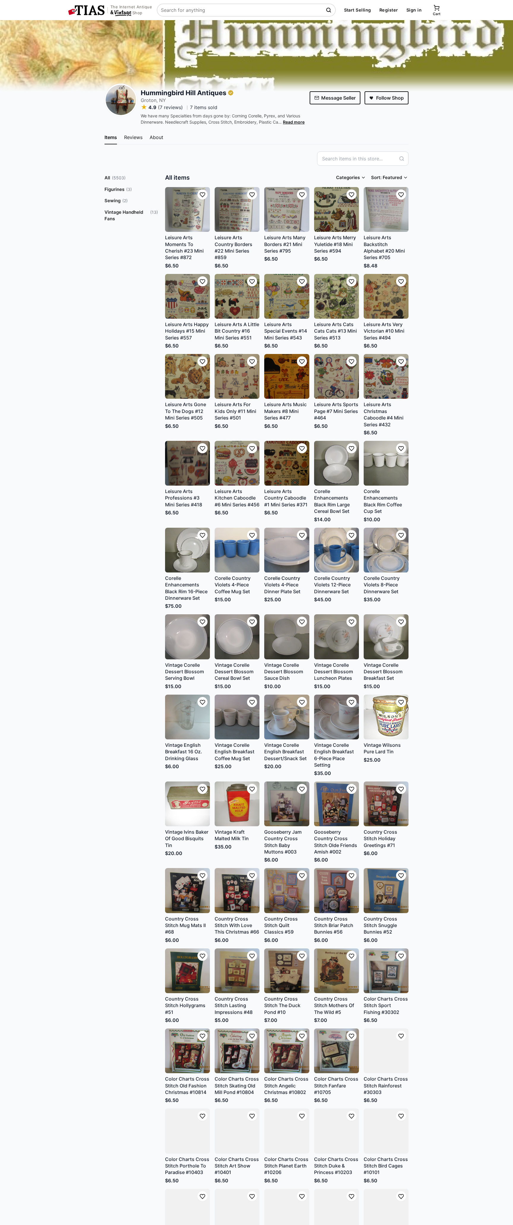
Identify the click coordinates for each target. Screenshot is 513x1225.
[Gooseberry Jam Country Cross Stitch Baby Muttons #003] (286, 803)
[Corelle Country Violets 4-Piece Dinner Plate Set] (286, 550)
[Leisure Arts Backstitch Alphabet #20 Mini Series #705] (386, 209)
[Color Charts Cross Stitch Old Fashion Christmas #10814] (187, 1050)
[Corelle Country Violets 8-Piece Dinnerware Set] (386, 550)
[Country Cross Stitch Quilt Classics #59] (286, 890)
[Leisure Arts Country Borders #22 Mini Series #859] (237, 209)
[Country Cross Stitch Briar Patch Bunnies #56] (336, 890)
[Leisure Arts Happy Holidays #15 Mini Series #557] (187, 296)
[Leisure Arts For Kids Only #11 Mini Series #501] (237, 376)
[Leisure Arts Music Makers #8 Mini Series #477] (286, 376)
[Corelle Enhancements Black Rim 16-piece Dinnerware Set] (187, 550)
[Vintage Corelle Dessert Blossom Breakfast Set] (386, 636)
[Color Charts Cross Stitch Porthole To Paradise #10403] (187, 1130)
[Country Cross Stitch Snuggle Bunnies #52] (386, 890)
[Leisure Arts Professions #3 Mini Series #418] (187, 463)
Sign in (414, 9)
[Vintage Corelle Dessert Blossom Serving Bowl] (187, 636)
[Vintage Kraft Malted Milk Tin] (237, 803)
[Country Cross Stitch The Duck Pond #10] (286, 970)
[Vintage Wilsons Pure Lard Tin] (386, 717)
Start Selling (357, 9)
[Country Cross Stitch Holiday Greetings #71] (386, 803)
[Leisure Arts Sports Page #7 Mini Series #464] (336, 376)
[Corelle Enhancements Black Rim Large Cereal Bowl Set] (336, 463)
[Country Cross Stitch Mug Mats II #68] (187, 890)
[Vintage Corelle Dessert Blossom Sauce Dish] (286, 636)
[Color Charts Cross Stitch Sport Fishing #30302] (386, 970)
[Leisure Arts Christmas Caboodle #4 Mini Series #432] (386, 376)
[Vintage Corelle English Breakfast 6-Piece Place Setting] (336, 717)
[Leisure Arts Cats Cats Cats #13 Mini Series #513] (336, 296)
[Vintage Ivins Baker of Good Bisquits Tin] (187, 803)
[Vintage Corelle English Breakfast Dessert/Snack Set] (286, 717)
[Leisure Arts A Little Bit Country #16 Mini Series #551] (237, 296)
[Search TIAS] (329, 10)
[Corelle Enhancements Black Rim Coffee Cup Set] (386, 463)
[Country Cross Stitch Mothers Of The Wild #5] (336, 970)
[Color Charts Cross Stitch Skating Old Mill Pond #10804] (237, 1050)
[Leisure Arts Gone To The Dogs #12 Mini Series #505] (187, 376)
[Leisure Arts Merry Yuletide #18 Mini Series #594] (336, 209)
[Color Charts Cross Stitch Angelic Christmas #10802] (286, 1050)
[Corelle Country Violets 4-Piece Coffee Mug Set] (237, 550)
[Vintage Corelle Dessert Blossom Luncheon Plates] (336, 636)
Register (388, 9)
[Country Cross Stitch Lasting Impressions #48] (237, 970)
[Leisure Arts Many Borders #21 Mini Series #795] (286, 209)
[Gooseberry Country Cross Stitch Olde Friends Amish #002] (336, 803)
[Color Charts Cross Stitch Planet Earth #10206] (286, 1130)
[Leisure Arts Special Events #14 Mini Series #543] (286, 296)
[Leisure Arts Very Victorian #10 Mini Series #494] (386, 296)
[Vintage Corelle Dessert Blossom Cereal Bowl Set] (237, 636)
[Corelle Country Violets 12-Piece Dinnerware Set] (336, 550)
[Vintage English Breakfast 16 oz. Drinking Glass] (187, 717)
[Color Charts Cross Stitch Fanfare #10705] (336, 1050)
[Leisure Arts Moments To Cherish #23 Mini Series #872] (187, 209)
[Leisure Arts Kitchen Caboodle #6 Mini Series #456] (237, 463)
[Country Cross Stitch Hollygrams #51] (187, 970)
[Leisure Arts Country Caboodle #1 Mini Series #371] (286, 463)
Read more (294, 122)
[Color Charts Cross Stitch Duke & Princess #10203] (336, 1130)
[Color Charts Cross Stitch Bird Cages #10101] (386, 1130)
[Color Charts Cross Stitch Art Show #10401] (237, 1130)
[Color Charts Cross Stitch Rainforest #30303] (386, 1050)
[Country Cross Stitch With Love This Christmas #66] (237, 890)
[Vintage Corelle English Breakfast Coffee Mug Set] (237, 717)
